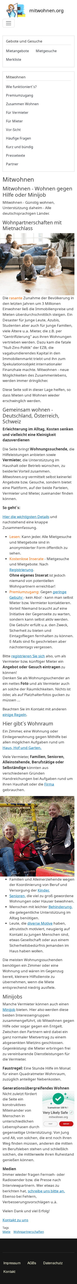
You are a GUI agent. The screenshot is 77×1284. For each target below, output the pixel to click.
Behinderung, (61, 906)
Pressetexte (15, 155)
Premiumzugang (19, 95)
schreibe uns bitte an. (46, 1190)
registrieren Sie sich (28, 655)
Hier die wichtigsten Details (26, 516)
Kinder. (44, 890)
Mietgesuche (46, 51)
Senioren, (17, 895)
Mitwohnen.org (46, 10)
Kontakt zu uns (15, 1219)
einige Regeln (14, 714)
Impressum (12, 1262)
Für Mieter (14, 121)
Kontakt (9, 1271)
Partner (12, 164)
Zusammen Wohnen (22, 104)
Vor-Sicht (13, 129)
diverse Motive (40, 923)
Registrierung (21, 569)
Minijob (9, 1009)
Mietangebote (17, 51)
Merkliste (13, 59)
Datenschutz (53, 1262)
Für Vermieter (17, 112)
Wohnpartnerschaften (28, 1232)
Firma (49, 784)
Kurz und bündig (19, 146)
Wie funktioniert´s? (21, 86)
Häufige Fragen (18, 138)
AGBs (31, 1262)
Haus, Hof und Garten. (22, 747)
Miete (6, 1232)
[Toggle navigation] (9, 23)
